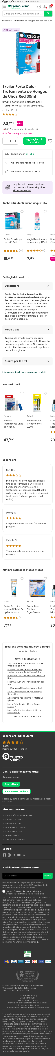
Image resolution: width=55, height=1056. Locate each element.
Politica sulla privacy (27, 995)
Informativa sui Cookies (27, 1005)
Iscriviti (47, 875)
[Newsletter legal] (4, 892)
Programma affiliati (16, 827)
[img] (27, 114)
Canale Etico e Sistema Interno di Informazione (27, 1007)
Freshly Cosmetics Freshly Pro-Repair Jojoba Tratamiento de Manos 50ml (24, 670)
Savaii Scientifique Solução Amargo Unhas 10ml (24, 692)
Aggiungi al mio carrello (34, 141)
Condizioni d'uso (27, 998)
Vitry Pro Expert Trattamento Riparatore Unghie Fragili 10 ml (25, 664)
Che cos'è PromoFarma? (19, 815)
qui (11, 799)
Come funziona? (14, 819)
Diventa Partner (14, 831)
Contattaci (11, 784)
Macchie (23, 651)
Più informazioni (22, 190)
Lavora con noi (13, 823)
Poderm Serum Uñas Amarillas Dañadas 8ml (26, 683)
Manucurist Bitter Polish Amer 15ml (26, 688)
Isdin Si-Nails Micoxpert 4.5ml (27, 716)
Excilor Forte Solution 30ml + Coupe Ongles (23, 705)
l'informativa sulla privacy (26, 891)
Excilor (5, 110)
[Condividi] (51, 86)
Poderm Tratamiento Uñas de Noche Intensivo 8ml (24, 711)
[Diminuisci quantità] (5, 141)
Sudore (33, 651)
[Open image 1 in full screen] (28, 53)
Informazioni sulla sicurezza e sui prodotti (24, 372)
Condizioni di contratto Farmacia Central (27, 1002)
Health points (13, 835)
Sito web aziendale (15, 839)
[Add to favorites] (50, 140)
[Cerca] (48, 13)
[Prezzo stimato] (36, 129)
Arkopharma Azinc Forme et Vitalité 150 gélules (25, 699)
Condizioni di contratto (27, 1000)
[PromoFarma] (19, 7)
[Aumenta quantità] (15, 141)
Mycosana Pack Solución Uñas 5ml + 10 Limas (26, 676)
